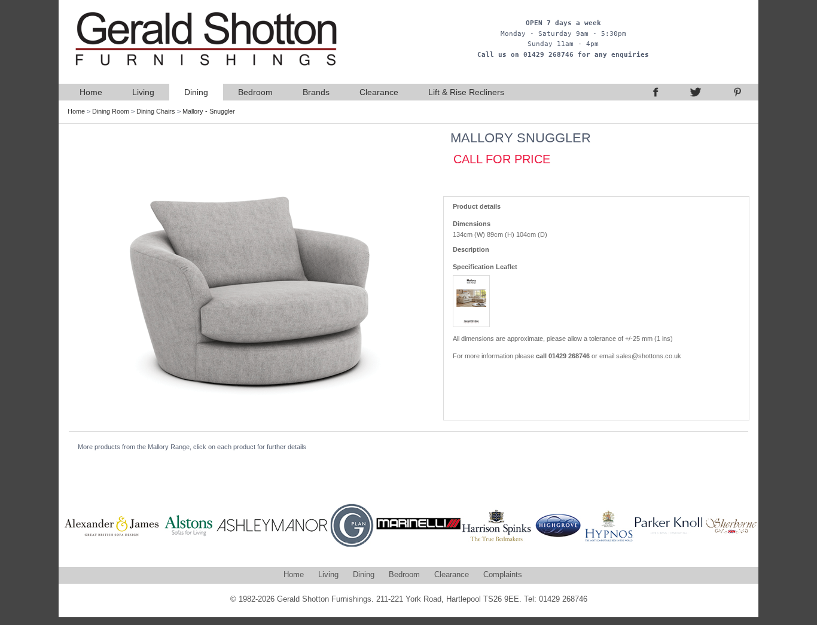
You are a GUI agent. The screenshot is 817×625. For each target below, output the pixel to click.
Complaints (502, 574)
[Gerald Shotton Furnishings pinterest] (737, 92)
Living (143, 92)
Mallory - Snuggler (208, 111)
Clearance (378, 92)
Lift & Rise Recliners (466, 92)
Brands (316, 92)
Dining (196, 92)
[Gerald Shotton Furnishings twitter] (696, 92)
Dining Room (110, 111)
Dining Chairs (155, 111)
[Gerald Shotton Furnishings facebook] (654, 92)
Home (91, 92)
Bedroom (255, 92)
